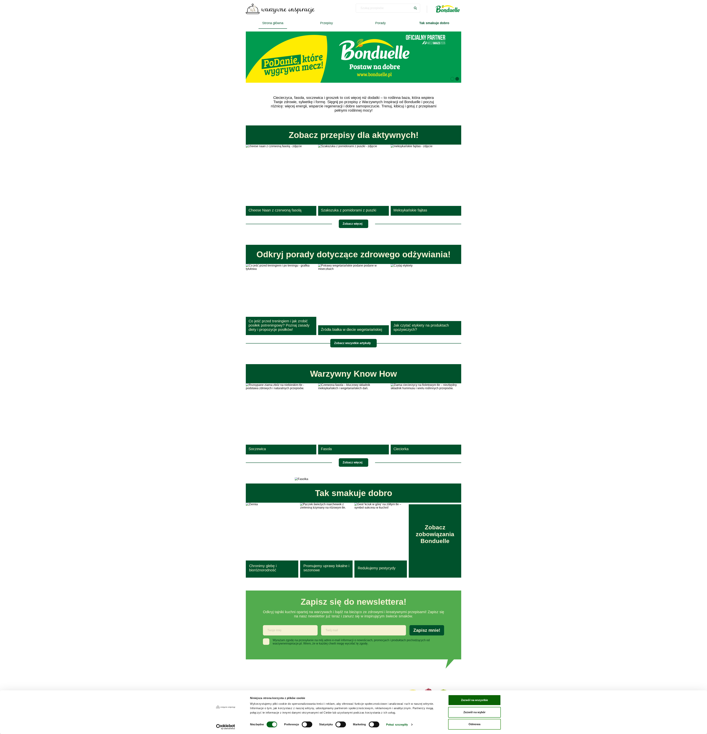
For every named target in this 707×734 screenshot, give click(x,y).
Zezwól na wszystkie (474, 700)
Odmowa (474, 724)
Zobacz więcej (352, 223)
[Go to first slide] (454, 57)
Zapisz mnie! (426, 630)
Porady (380, 23)
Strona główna (272, 23)
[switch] (307, 724)
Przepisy (326, 23)
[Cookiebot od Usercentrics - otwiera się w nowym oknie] (226, 727)
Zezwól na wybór (474, 712)
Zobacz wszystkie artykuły (352, 343)
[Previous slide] (253, 57)
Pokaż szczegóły (397, 724)
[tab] (452, 79)
